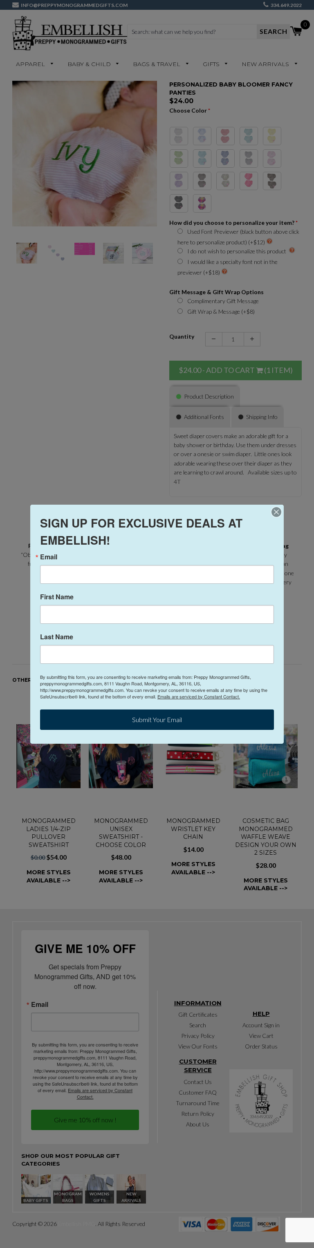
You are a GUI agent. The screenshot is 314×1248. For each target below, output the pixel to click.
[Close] (276, 512)
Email (48, 557)
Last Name (56, 637)
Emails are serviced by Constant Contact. (198, 696)
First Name (57, 597)
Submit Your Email (157, 719)
